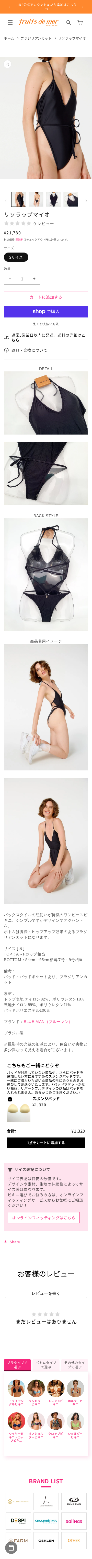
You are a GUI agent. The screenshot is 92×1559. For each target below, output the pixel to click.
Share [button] (15, 1241)
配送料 (20, 239)
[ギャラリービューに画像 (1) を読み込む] (18, 199)
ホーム (9, 38)
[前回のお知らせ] (9, 6)
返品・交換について (29, 350)
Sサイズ (16, 257)
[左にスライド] (5, 200)
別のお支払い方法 (46, 324)
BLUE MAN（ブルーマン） (48, 1021)
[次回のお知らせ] (82, 6)
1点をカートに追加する (46, 1142)
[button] (10, 22)
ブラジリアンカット (36, 38)
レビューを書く (46, 1293)
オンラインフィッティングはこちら (44, 1217)
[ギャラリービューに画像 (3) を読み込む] (53, 199)
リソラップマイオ (72, 38)
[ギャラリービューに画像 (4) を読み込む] (70, 199)
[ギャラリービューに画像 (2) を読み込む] (36, 199)
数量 (7, 268)
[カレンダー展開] (11, 1548)
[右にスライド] (86, 200)
